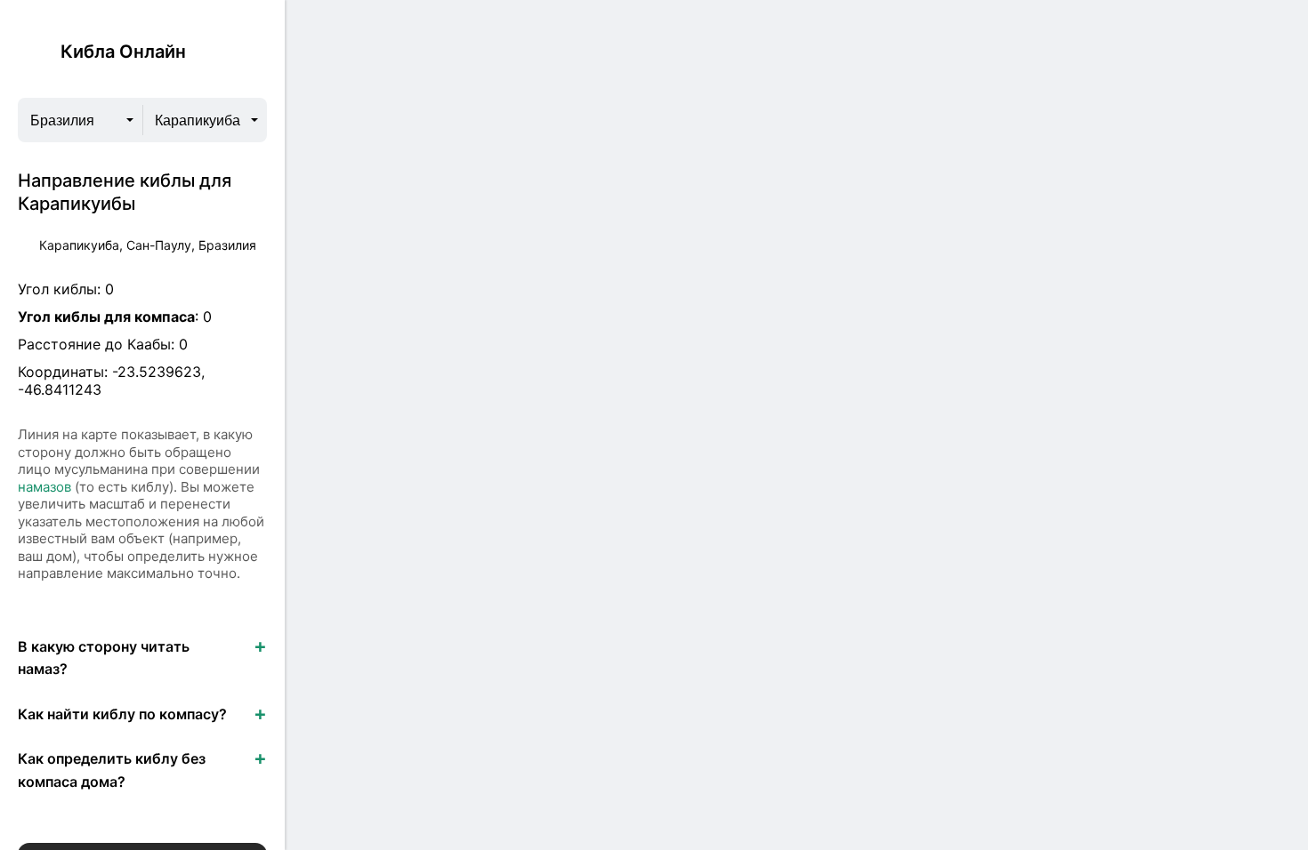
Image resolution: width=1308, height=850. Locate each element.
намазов (44, 486)
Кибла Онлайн (123, 51)
